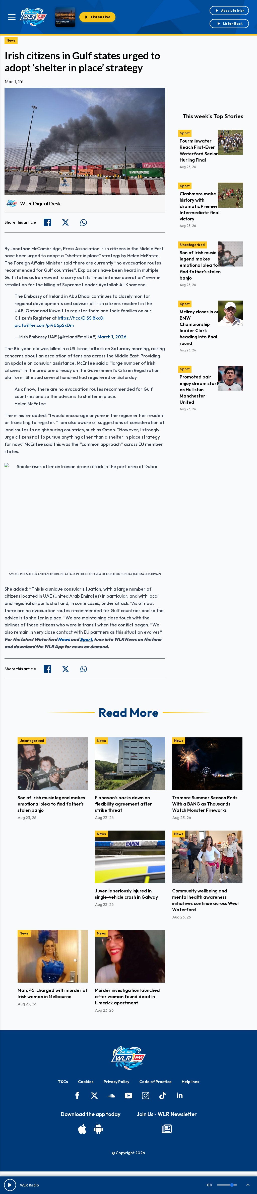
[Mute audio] (209, 1184)
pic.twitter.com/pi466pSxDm (44, 325)
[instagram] (146, 1096)
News (11, 40)
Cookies (86, 1081)
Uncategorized (192, 244)
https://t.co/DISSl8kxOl (81, 318)
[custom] (111, 1096)
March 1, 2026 (112, 337)
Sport (86, 639)
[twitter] (94, 1096)
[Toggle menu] (12, 17)
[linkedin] (180, 1096)
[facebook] (77, 1096)
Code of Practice (155, 1081)
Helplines (190, 1081)
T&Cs (63, 1081)
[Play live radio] (10, 1185)
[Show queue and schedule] (248, 1185)
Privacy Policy (116, 1081)
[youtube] (128, 1096)
